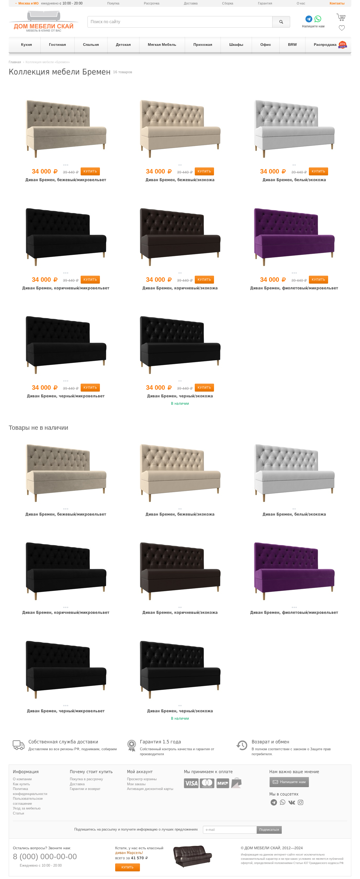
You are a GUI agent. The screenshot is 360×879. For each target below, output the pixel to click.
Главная (15, 62)
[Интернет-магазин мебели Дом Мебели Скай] (44, 21)
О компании (22, 779)
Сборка (227, 3)
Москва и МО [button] (28, 3)
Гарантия (265, 3)
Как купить (21, 784)
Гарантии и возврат (85, 789)
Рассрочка (151, 3)
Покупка (113, 3)
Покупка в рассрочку (86, 779)
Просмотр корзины (142, 779)
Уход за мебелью (27, 808)
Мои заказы (136, 784)
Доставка (191, 3)
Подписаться (269, 830)
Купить (90, 171)
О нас (301, 3)
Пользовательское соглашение (28, 801)
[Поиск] (281, 22)
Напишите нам (292, 782)
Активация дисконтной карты (150, 789)
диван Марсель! (129, 853)
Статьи (18, 813)
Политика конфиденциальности (30, 791)
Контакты (337, 3)
